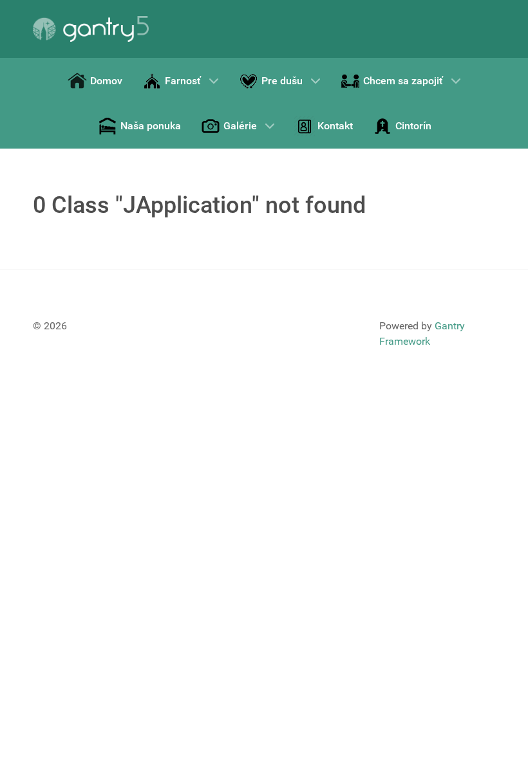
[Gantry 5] (91, 29)
